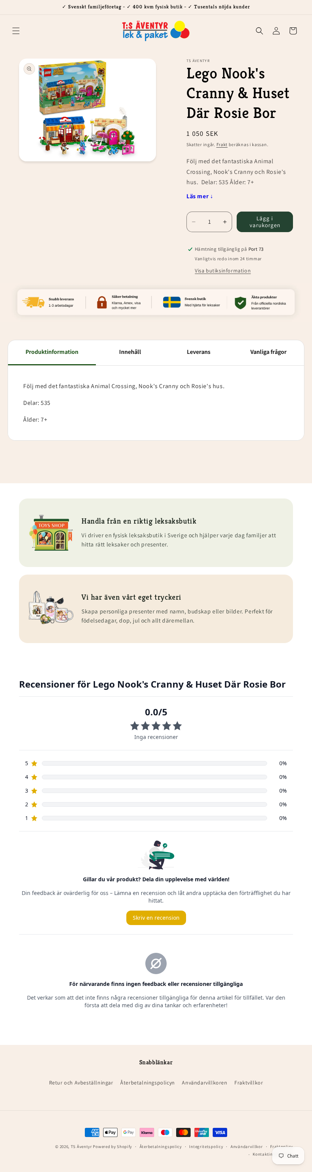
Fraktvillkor (248, 1082)
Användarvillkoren (204, 1082)
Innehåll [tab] (130, 352)
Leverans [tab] (198, 352)
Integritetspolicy (206, 1146)
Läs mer (199, 196)
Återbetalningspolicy (161, 1146)
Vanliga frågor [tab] (268, 352)
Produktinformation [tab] (51, 352)
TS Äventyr (81, 1146)
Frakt (222, 144)
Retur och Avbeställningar (81, 1082)
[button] (16, 30)
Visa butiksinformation (223, 270)
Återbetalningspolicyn (147, 1082)
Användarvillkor (247, 1146)
